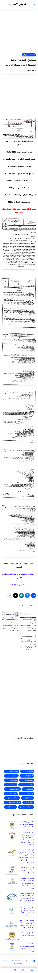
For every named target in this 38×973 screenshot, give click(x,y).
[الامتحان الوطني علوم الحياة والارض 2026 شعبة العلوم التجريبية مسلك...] (27, 616)
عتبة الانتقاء (13, 784)
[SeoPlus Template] (34, 961)
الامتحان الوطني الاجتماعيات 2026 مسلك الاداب (28, 648)
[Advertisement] (19, 32)
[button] (27, 595)
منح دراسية (13, 793)
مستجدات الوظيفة (14, 789)
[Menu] (15, 970)
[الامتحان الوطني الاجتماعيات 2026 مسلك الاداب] (27, 638)
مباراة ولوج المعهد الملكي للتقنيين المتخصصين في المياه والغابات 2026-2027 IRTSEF (27, 912)
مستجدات (30, 789)
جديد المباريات (28, 780)
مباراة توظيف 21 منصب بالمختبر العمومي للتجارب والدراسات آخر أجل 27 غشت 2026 (26, 947)
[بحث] (3, 4)
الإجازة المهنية (14, 771)
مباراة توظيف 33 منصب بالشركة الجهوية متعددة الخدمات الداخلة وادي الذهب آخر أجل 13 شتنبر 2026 (27, 883)
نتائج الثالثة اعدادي (13, 798)
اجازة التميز (30, 771)
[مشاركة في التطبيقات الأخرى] (9, 595)
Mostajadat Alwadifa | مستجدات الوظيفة (13, 962)
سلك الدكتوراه (13, 780)
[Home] (32, 970)
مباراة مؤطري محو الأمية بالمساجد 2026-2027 (27, 934)
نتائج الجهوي (29, 802)
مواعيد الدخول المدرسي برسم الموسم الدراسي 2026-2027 (27, 870)
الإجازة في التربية (28, 776)
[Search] (23, 970)
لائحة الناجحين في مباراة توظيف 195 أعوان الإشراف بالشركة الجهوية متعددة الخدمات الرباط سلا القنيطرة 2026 (26, 898)
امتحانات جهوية (13, 776)
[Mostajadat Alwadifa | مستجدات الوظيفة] (19, 4)
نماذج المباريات (11, 807)
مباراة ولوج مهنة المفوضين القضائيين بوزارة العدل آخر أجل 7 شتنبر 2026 (26, 824)
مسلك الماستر (29, 793)
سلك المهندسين (28, 784)
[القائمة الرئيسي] (34, 4)
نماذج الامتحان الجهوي (13, 802)
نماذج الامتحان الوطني (29, 55)
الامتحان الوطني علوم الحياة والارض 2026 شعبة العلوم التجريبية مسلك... (28, 628)
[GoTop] (6, 970)
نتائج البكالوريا (29, 798)
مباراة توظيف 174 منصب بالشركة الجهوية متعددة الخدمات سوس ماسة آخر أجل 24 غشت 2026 (27, 924)
